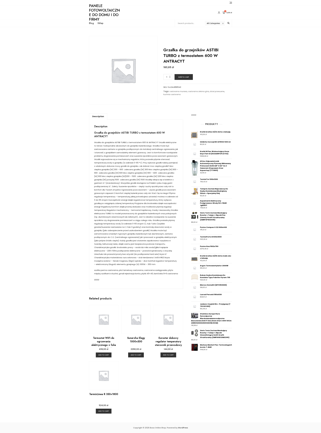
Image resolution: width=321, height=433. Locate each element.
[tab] (98, 116)
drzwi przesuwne (217, 91)
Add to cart (183, 77)
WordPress (183, 427)
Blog (91, 23)
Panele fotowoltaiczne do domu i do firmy (104, 12)
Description (98, 116)
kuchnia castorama (172, 94)
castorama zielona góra (198, 91)
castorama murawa (178, 91)
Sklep (100, 23)
